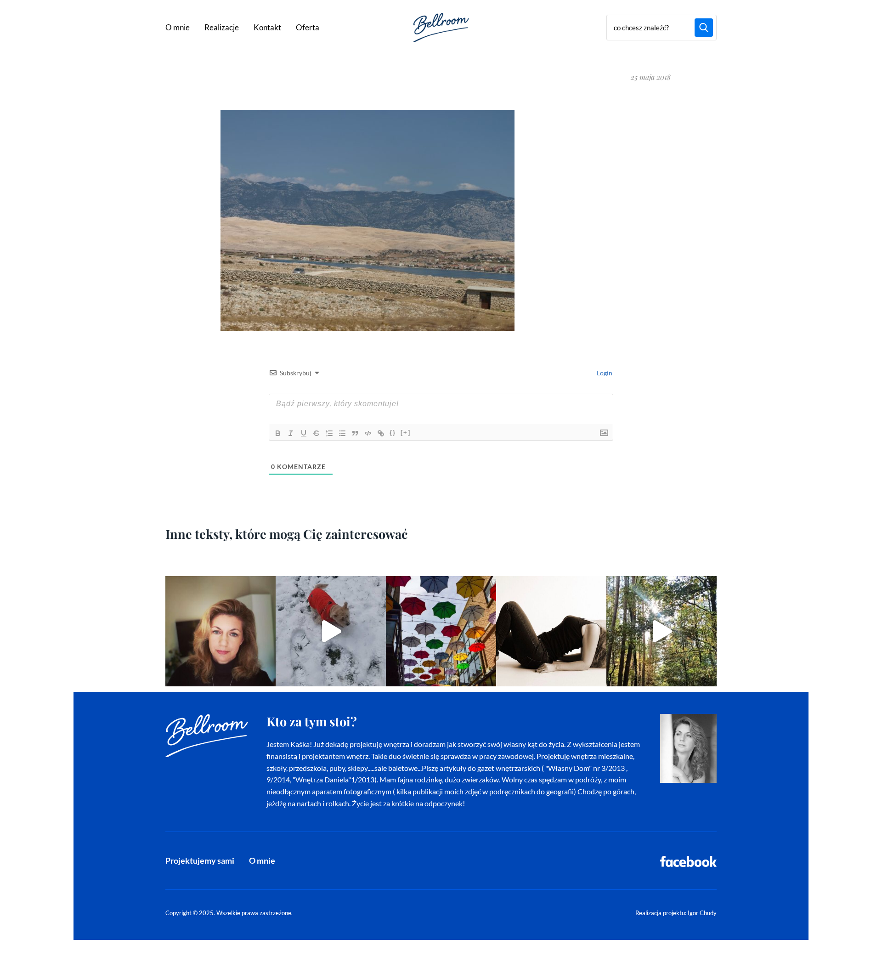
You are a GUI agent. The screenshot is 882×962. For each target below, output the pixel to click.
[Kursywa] (290, 433)
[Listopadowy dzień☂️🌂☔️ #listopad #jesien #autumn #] (441, 631)
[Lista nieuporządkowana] (342, 433)
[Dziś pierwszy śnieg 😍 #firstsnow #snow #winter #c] (331, 631)
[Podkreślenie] (303, 433)
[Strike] (316, 433)
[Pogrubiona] (277, 433)
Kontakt (267, 27)
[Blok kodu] (368, 433)
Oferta (307, 27)
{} (393, 432)
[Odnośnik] (380, 433)
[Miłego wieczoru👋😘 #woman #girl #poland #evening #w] (220, 631)
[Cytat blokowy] (355, 433)
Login (603, 373)
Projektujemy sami (199, 860)
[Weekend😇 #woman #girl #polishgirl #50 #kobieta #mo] (551, 631)
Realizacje (221, 27)
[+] (406, 432)
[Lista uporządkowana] (329, 433)
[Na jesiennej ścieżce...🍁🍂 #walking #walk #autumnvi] (661, 631)
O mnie (177, 27)
